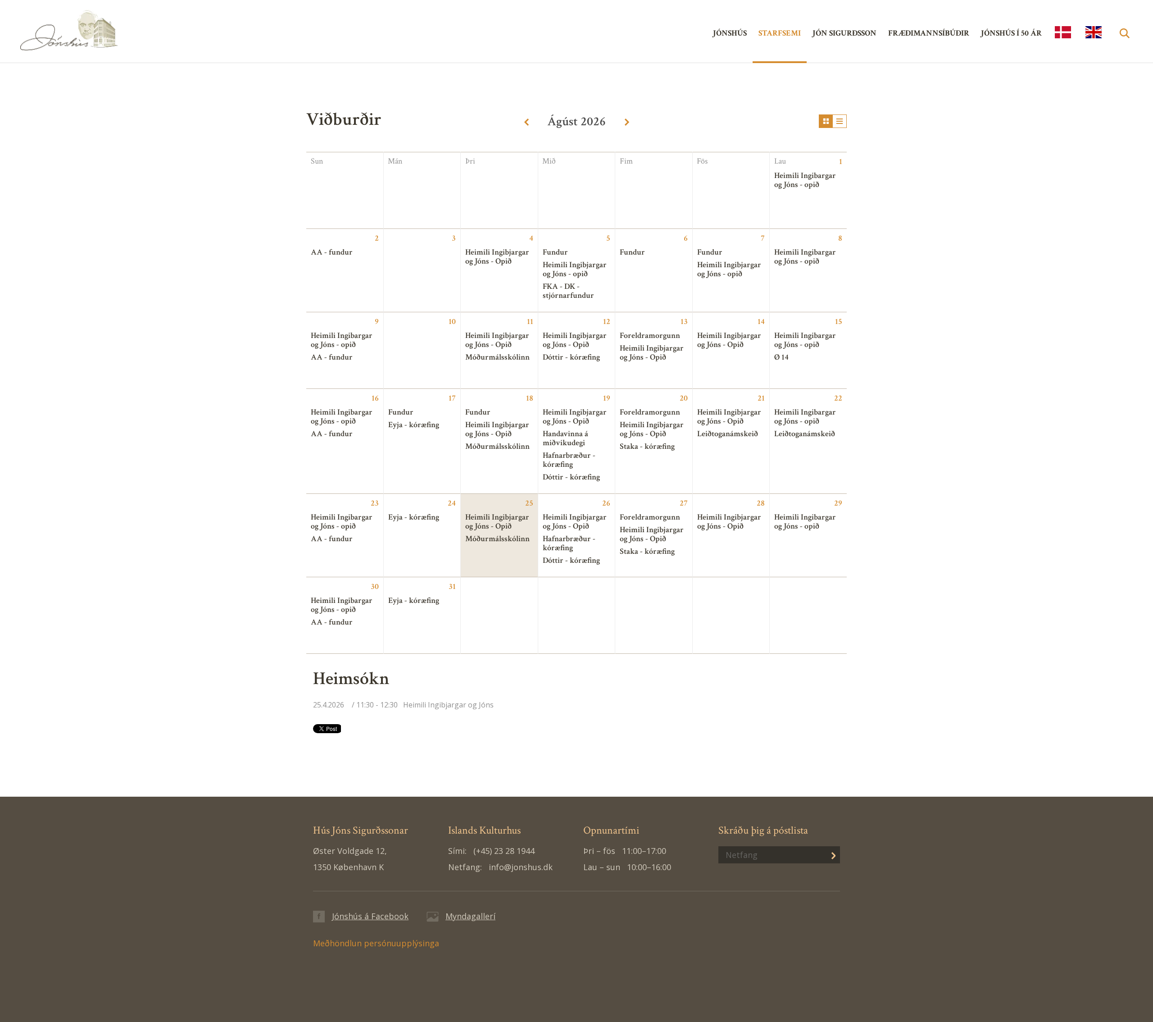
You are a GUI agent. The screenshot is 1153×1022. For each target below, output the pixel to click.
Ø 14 (781, 357)
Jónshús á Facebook (370, 916)
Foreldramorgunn (650, 335)
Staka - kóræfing (647, 446)
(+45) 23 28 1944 (504, 850)
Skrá (826, 855)
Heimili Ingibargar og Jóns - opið (805, 180)
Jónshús (110, 30)
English (1093, 32)
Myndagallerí (470, 916)
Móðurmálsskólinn (497, 357)
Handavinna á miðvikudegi (565, 438)
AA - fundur (332, 252)
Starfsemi (779, 33)
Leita (1124, 43)
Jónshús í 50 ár (1011, 33)
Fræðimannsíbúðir (928, 33)
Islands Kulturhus (1063, 32)
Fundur (555, 252)
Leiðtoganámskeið (727, 434)
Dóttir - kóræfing (571, 357)
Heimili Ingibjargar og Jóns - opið (575, 269)
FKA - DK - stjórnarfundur (568, 291)
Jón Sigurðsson (844, 33)
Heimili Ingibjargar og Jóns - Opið (497, 256)
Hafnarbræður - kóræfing (569, 460)
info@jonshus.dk (521, 867)
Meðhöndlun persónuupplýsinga (376, 943)
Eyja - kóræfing (413, 425)
